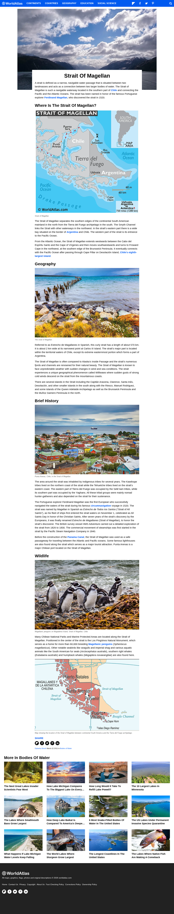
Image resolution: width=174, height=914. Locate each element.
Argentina (72, 232)
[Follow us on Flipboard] (4, 892)
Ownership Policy (89, 884)
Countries (51, 3)
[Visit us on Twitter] (15, 892)
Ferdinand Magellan (55, 97)
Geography (69, 3)
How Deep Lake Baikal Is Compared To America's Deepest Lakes (66, 823)
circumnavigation (101, 505)
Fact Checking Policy (55, 884)
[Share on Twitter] (47, 743)
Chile (114, 90)
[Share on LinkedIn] (57, 743)
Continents (34, 3)
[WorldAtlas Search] (170, 3)
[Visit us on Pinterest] (20, 892)
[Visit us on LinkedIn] (26, 892)
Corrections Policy (73, 884)
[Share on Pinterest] (52, 743)
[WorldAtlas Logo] (13, 3)
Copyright (31, 884)
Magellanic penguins (100, 644)
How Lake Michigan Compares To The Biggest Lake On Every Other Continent (64, 789)
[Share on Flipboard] (37, 743)
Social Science (107, 3)
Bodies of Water (66, 748)
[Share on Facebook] (42, 743)
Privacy (22, 884)
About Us (41, 884)
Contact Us (13, 884)
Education (87, 3)
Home (4, 884)
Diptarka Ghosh (40, 748)
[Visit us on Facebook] (9, 892)
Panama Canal (75, 537)
